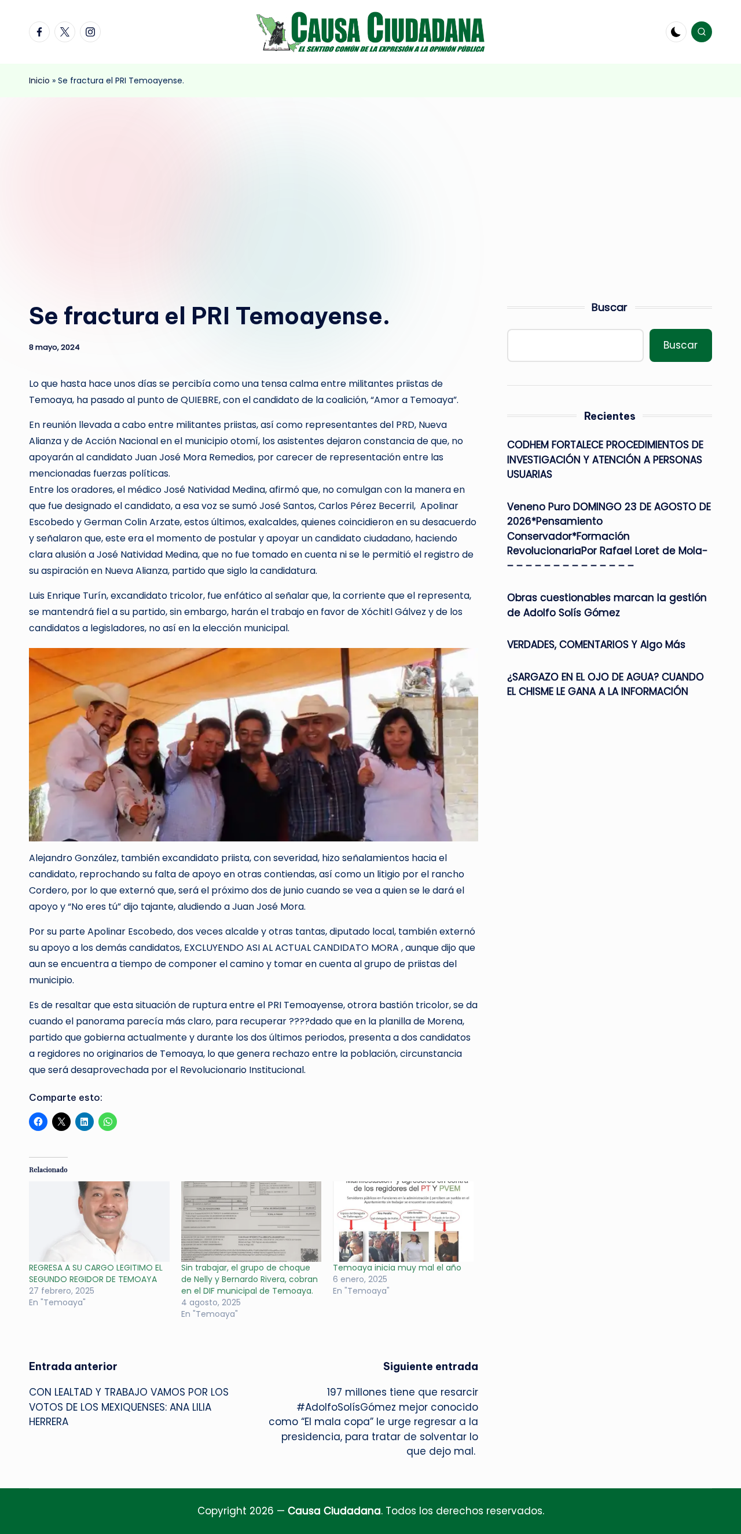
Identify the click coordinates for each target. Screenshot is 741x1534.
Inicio (39, 80)
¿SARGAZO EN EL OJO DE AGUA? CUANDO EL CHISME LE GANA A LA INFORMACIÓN (605, 683)
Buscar (610, 307)
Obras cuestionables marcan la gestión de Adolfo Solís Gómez (607, 605)
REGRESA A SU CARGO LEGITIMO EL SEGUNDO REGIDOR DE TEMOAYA (96, 1273)
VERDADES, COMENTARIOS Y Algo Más (596, 644)
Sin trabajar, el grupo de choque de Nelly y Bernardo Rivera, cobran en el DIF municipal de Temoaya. (249, 1279)
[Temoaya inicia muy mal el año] (403, 1221)
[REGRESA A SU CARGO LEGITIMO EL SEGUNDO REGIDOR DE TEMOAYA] (99, 1221)
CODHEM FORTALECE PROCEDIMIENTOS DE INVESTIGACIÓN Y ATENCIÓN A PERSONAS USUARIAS (605, 459)
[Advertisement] (370, 184)
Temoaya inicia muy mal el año (397, 1267)
